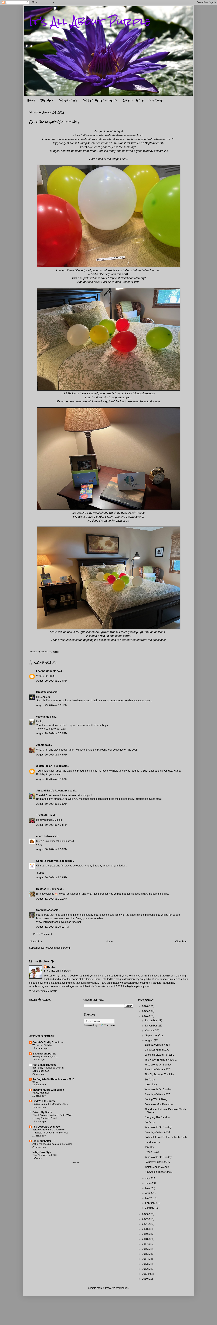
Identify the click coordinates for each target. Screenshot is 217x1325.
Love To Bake (133, 100)
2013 (145, 1264)
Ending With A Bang (156, 1099)
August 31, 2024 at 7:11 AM (51, 898)
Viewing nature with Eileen (48, 1089)
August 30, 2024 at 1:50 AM (51, 779)
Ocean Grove (152, 1152)
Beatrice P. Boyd (46, 889)
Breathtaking (44, 692)
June (148, 1183)
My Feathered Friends (100, 100)
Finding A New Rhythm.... (45, 1056)
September (151, 1035)
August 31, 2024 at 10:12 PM (52, 926)
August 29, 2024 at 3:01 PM (51, 705)
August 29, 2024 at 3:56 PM (51, 733)
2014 (145, 1258)
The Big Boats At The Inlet (159, 1074)
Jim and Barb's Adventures (52, 790)
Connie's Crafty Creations (48, 1042)
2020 (145, 1229)
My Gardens (68, 100)
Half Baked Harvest (44, 1064)
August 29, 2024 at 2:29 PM (51, 680)
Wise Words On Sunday (158, 1064)
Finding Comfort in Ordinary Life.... (50, 1104)
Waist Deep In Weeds (157, 1167)
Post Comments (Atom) (57, 947)
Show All (75, 1162)
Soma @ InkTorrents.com (51, 860)
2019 (145, 1234)
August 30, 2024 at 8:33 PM (51, 877)
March (149, 1198)
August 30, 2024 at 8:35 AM (51, 803)
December (151, 1020)
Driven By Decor (42, 1112)
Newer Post (36, 941)
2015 (145, 1254)
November (151, 1025)
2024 (145, 1016)
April (148, 1193)
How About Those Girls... (159, 1172)
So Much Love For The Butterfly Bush (166, 1137)
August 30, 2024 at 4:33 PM (51, 824)
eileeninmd (42, 716)
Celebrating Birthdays (157, 1049)
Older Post (181, 941)
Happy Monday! (40, 1092)
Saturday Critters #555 (157, 1162)
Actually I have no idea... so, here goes (52, 1144)
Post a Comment (42, 934)
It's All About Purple (90, 21)
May (148, 1188)
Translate (109, 1025)
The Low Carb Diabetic (46, 1126)
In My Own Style (41, 1152)
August (149, 1040)
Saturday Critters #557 (157, 1069)
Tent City (149, 1147)
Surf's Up (150, 1079)
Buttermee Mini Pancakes (159, 1104)
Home (31, 100)
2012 (145, 1269)
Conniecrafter (44, 910)
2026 (145, 1006)
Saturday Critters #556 (157, 1132)
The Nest (47, 100)
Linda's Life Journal (44, 1101)
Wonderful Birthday (42, 1045)
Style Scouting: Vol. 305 (44, 1155)
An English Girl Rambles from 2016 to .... (53, 1080)
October (150, 1030)
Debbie (51, 967)
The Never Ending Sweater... (161, 1059)
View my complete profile (43, 991)
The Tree (156, 100)
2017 (145, 1244)
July (147, 1178)
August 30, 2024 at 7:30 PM (51, 849)
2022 (145, 1219)
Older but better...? (43, 1141)
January (150, 1208)
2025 (145, 1011)
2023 (145, 1214)
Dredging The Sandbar (157, 1117)
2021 (145, 1224)
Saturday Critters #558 (157, 1044)
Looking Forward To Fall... (159, 1054)
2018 (145, 1239)
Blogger (123, 1288)
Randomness (152, 1142)
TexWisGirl (42, 815)
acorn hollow (44, 836)
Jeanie (40, 745)
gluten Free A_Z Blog (49, 766)
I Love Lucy (151, 1084)
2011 (145, 1273)
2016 (145, 1249)
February (150, 1203)
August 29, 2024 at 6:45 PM (51, 754)
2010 (145, 1278)
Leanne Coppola (46, 671)
